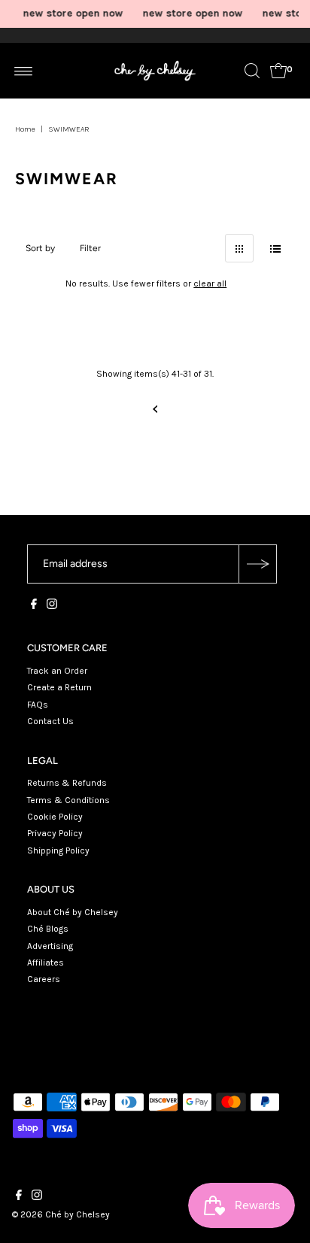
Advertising (50, 946)
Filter (90, 248)
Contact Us (50, 721)
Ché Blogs (47, 928)
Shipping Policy (58, 850)
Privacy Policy (55, 833)
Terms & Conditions (68, 800)
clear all (209, 283)
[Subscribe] (257, 564)
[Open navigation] (23, 70)
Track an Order (57, 670)
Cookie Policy (55, 816)
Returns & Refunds (67, 783)
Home (25, 129)
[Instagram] (52, 606)
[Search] (252, 70)
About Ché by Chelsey (72, 912)
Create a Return (59, 687)
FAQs (37, 704)
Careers (43, 979)
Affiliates (45, 962)
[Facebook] (34, 606)
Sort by (40, 248)
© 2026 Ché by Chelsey (61, 1214)
